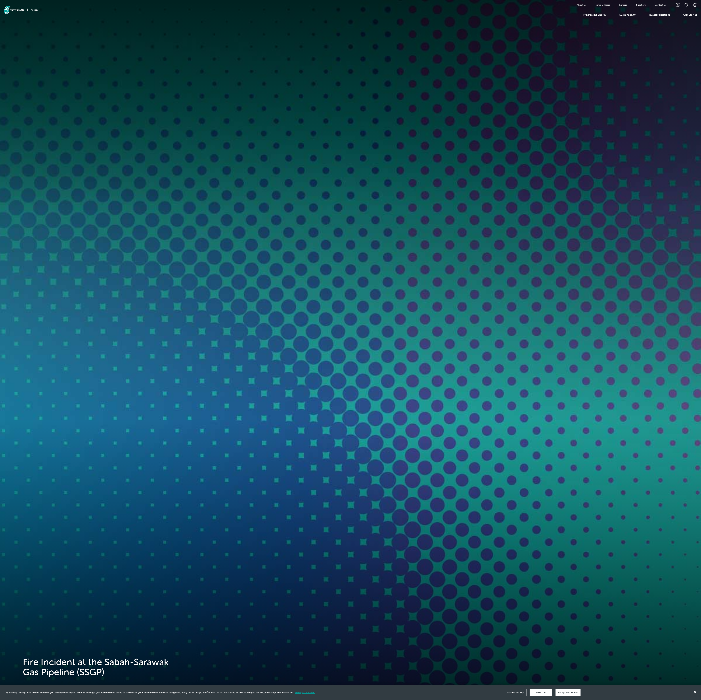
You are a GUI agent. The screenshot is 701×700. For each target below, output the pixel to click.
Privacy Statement (305, 692)
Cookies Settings (515, 692)
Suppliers (641, 5)
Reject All (541, 692)
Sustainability (627, 14)
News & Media (602, 5)
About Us (581, 5)
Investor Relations (659, 14)
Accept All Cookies (568, 692)
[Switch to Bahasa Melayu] (678, 5)
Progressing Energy (594, 14)
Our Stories (690, 14)
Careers (623, 5)
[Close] (695, 692)
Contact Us (660, 5)
